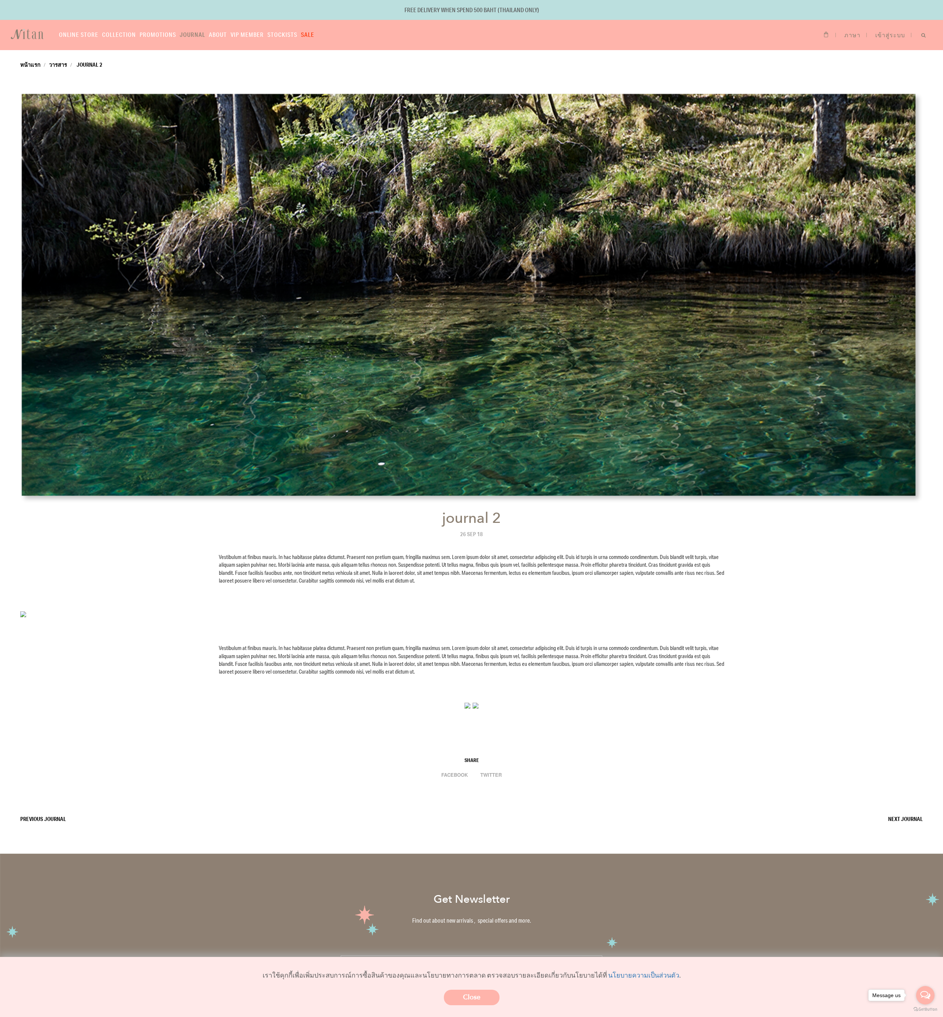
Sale (307, 34)
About (218, 34)
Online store (78, 34)
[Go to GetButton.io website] (925, 1009)
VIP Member (247, 34)
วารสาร (58, 64)
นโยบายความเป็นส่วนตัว (643, 975)
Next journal (905, 818)
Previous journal (43, 818)
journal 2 (89, 64)
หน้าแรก (30, 64)
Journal (192, 34)
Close (471, 997)
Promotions (158, 34)
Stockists (282, 34)
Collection (119, 34)
